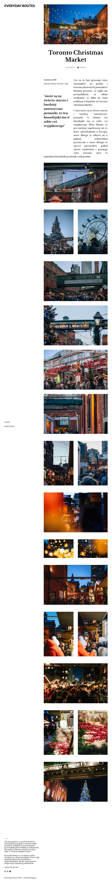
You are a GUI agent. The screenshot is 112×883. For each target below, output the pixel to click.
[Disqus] (76, 840)
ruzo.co (33, 878)
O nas (7, 422)
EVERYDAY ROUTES (19, 6)
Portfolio (9, 426)
